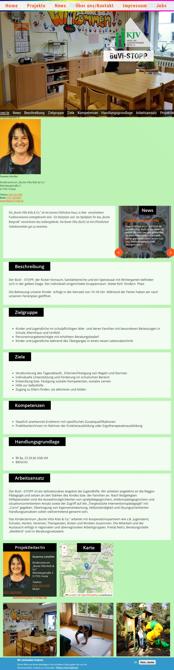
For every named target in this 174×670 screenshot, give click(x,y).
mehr (127, 249)
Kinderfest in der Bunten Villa (142, 220)
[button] (86, 566)
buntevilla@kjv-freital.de (11, 200)
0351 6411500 (15, 194)
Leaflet (72, 595)
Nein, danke (147, 662)
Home (11, 5)
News (60, 5)
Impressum (135, 5)
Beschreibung (34, 113)
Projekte (36, 5)
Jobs (161, 5)
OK (135, 662)
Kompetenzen (88, 113)
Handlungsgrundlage (117, 113)
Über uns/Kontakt (95, 5)
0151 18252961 (14, 197)
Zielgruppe (56, 113)
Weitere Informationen (67, 667)
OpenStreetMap (90, 595)
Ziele (70, 113)
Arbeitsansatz (146, 113)
